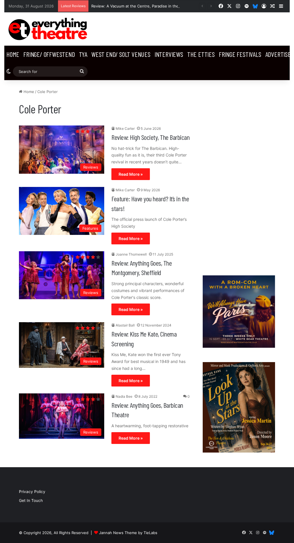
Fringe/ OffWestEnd (49, 54)
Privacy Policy (32, 491)
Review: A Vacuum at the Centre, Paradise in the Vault (140, 6)
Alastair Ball (125, 325)
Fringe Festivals (240, 54)
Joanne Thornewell (131, 254)
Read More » (131, 174)
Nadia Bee (124, 396)
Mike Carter (125, 128)
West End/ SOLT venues (120, 54)
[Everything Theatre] (49, 29)
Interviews (168, 54)
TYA (83, 54)
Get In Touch (31, 500)
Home (12, 54)
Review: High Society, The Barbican (150, 137)
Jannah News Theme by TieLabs (128, 532)
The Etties (201, 54)
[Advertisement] (239, 175)
